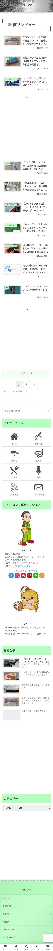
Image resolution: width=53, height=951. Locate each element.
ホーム (6, 898)
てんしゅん (27, 550)
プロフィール (9, 929)
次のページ (26, 373)
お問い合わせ (9, 937)
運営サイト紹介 (24, 566)
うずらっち (27, 624)
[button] (47, 411)
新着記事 (7, 906)
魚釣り (6, 914)
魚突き (6, 922)
